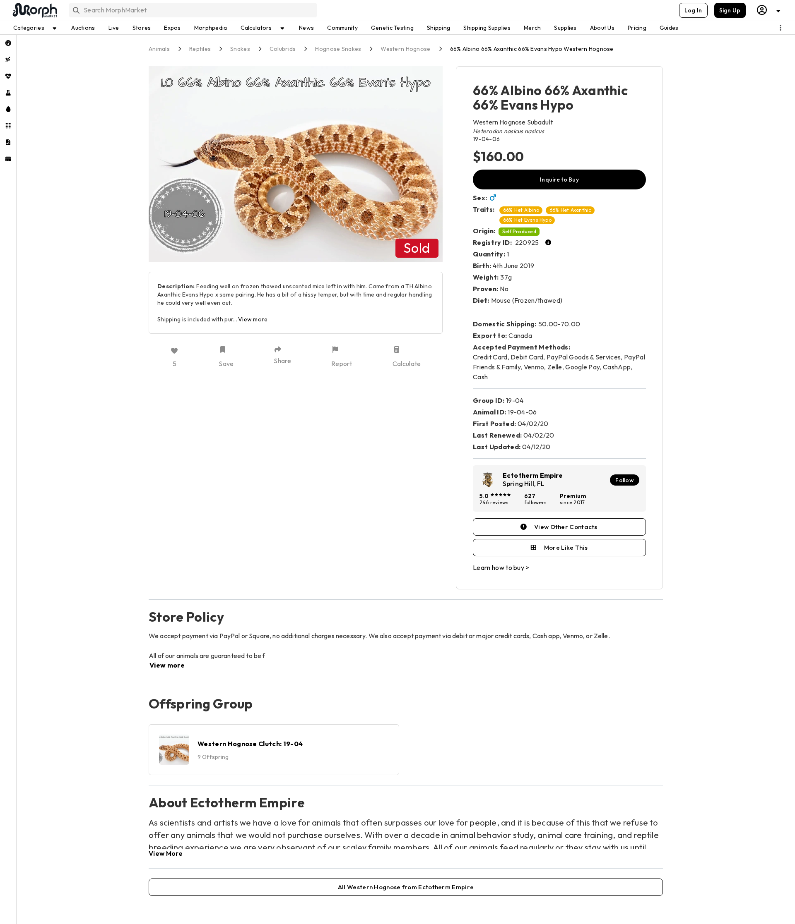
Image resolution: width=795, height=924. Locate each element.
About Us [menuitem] (602, 27)
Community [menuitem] (342, 27)
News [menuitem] (306, 27)
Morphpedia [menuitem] (210, 27)
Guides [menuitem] (669, 27)
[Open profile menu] (769, 10)
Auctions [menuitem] (83, 27)
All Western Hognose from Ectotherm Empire (406, 887)
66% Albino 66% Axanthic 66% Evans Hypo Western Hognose (532, 49)
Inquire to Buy (559, 179)
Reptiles (200, 49)
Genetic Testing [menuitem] (392, 27)
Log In (693, 10)
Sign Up (730, 10)
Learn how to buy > (501, 567)
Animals (159, 49)
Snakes (240, 49)
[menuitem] (8, 43)
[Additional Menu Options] (780, 27)
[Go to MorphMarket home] (34, 10)
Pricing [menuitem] (637, 27)
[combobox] (192, 10)
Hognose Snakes (338, 49)
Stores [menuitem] (141, 27)
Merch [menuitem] (532, 27)
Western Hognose (405, 49)
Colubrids (283, 49)
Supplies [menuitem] (565, 27)
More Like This (566, 547)
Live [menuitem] (113, 27)
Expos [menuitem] (172, 27)
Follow (624, 480)
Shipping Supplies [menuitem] (487, 27)
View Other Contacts (565, 527)
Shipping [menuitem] (438, 27)
